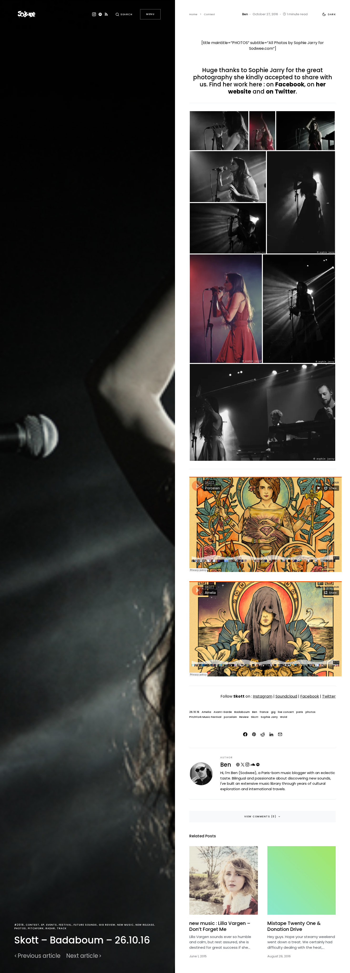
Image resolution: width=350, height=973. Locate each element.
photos (310, 712)
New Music (125, 925)
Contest (32, 925)
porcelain (230, 717)
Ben (254, 712)
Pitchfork (36, 928)
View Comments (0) (260, 816)
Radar (50, 928)
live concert (286, 712)
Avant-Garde (223, 712)
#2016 (19, 925)
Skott (254, 717)
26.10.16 (194, 712)
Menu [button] (150, 14)
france (264, 712)
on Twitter (281, 91)
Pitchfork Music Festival (205, 717)
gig (273, 712)
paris (299, 712)
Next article (82, 956)
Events (51, 925)
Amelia (206, 712)
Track (61, 928)
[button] (124, 14)
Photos (20, 928)
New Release (144, 925)
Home (193, 14)
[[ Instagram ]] (94, 14)
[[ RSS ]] (106, 14)
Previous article (39, 956)
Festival (65, 925)
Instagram (262, 696)
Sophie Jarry (269, 717)
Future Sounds (85, 925)
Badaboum (242, 712)
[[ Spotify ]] (100, 14)
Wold (283, 717)
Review (244, 717)
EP (42, 925)
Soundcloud (286, 696)
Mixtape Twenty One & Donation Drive (294, 926)
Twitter (329, 696)
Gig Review (107, 925)
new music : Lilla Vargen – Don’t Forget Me (219, 926)
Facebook (289, 84)
